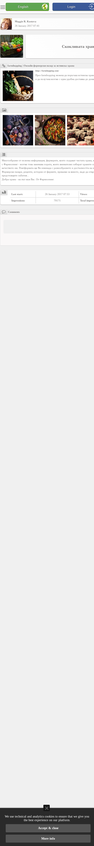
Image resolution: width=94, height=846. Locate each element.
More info (48, 838)
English (23, 6)
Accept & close (48, 828)
